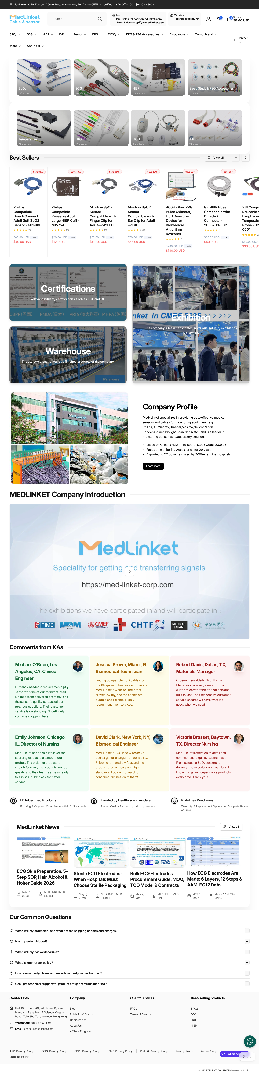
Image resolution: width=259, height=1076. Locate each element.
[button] (238, 19)
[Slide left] (236, 158)
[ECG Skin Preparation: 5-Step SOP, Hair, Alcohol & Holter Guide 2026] (44, 850)
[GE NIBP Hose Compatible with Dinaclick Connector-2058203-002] (219, 194)
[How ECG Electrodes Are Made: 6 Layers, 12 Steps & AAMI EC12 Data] (215, 851)
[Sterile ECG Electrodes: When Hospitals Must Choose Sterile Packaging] (101, 852)
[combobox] (77, 19)
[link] (82, 4)
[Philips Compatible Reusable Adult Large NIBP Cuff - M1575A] (67, 194)
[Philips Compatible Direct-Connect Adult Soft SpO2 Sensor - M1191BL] (29, 194)
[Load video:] (129, 571)
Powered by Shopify (240, 1070)
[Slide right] (246, 158)
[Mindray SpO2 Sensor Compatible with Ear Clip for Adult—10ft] (143, 194)
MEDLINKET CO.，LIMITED (218, 1070)
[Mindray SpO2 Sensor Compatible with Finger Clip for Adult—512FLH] (105, 194)
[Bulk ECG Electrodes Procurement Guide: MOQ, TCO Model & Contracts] (158, 852)
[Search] (100, 19)
